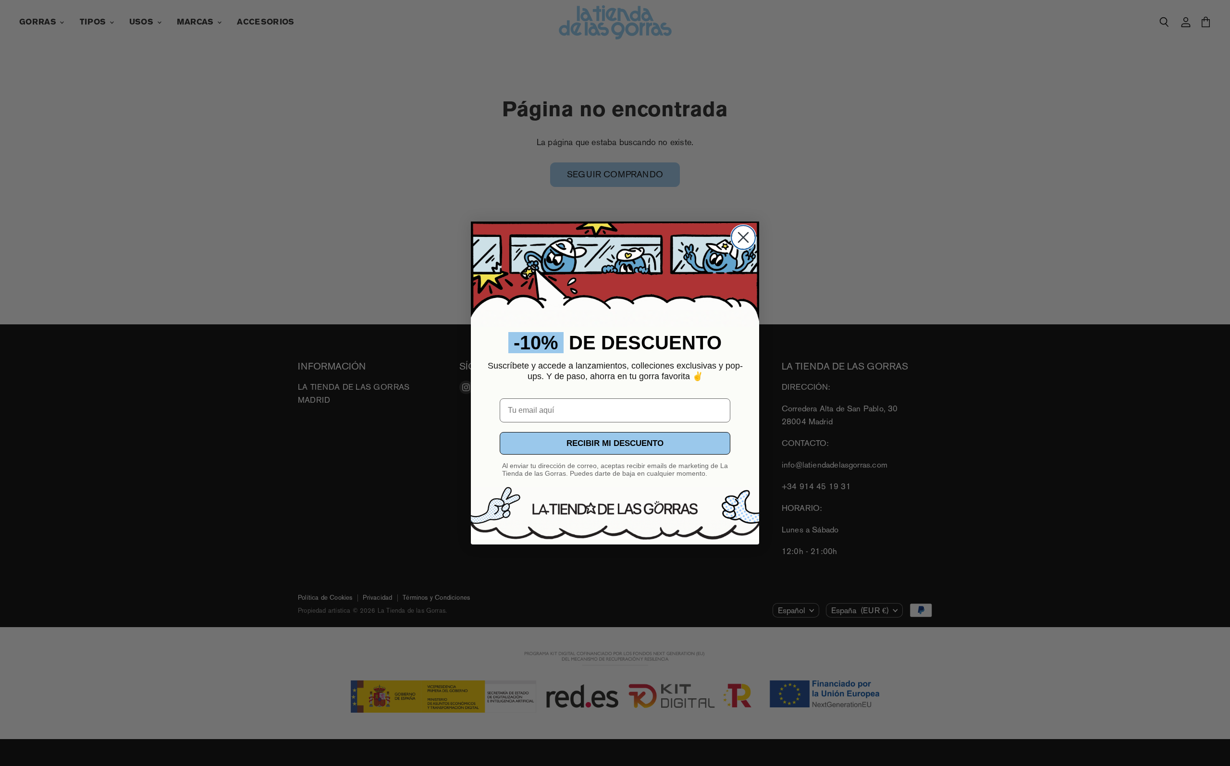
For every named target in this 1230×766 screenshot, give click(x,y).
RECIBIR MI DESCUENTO (615, 443)
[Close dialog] (743, 237)
